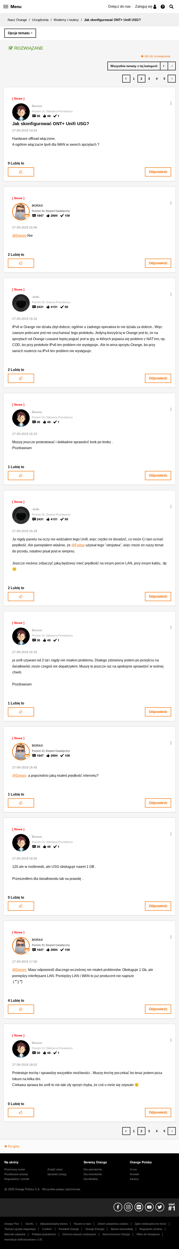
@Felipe (78, 545)
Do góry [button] (13, 1146)
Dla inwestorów (93, 1174)
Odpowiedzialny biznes (54, 1223)
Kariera (134, 1179)
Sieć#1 (29, 1223)
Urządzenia (40, 20)
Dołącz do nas (119, 6)
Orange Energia (94, 1229)
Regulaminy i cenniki (16, 1179)
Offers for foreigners (148, 1234)
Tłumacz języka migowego (20, 1229)
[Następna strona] (172, 79)
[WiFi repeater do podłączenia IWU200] (172, 66)
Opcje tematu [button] (19, 33)
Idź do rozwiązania (157, 56)
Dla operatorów (93, 1169)
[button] (170, 103)
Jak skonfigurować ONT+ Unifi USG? (50, 123)
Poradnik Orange (69, 1229)
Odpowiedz (158, 172)
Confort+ (47, 1229)
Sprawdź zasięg (56, 1174)
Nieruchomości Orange (116, 1234)
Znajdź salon (55, 1169)
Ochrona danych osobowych (79, 1234)
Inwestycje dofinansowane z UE (23, 1239)
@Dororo (19, 235)
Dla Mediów (91, 1179)
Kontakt (134, 1174)
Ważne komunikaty (122, 1229)
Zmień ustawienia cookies (113, 1223)
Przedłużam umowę (16, 1174)
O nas (133, 1169)
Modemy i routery (66, 20)
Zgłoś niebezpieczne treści (150, 1223)
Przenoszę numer (14, 1169)
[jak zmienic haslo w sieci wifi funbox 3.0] (164, 66)
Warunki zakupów (15, 1234)
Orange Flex (11, 1223)
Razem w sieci (82, 1223)
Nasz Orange (17, 20)
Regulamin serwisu (150, 1229)
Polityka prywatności (44, 1234)
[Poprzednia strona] (126, 79)
